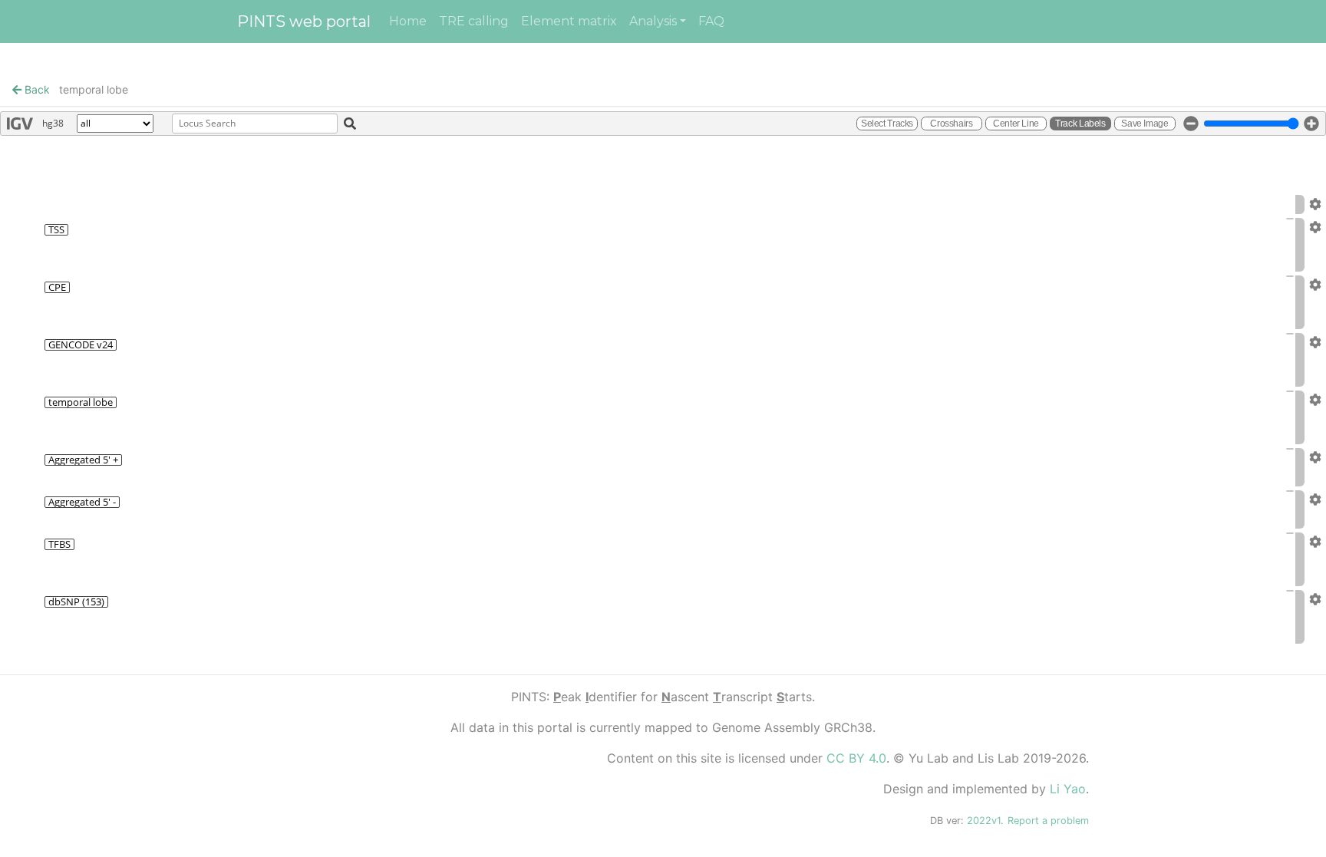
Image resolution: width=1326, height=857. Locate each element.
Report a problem (1048, 820)
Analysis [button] (653, 21)
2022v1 (984, 820)
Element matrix (569, 21)
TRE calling (474, 21)
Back (35, 89)
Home (408, 21)
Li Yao (1068, 788)
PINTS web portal (304, 21)
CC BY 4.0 (856, 758)
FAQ (711, 21)
